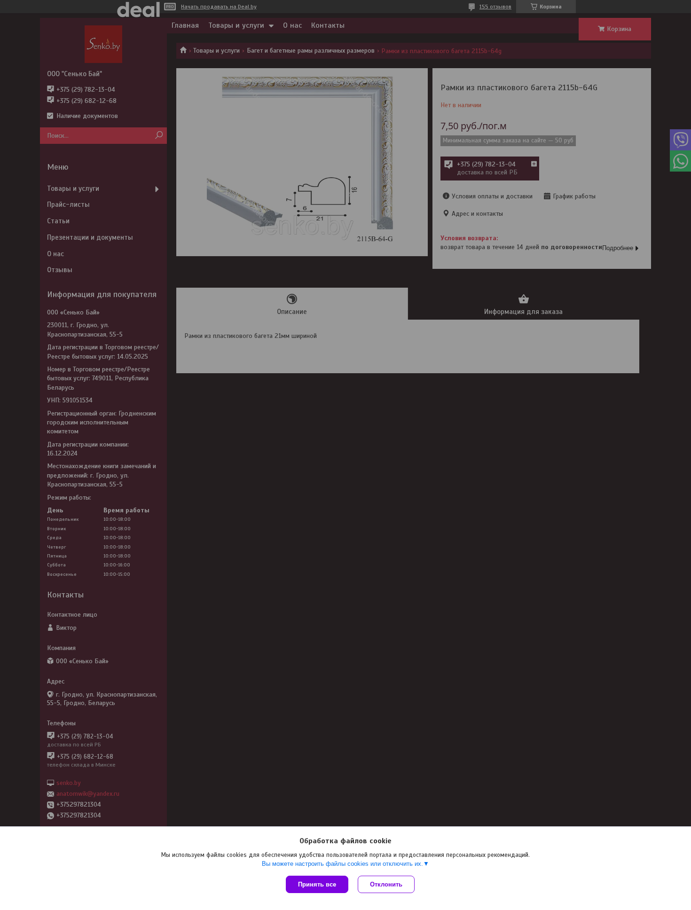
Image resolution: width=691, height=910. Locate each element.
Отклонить (386, 884)
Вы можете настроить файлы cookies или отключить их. (342, 863)
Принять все (317, 884)
